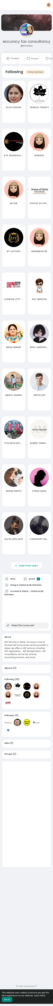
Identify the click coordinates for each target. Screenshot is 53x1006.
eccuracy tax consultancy (26, 41)
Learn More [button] (39, 995)
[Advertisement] (26, 787)
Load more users (28, 565)
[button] (48, 5)
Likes (6, 743)
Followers (9, 715)
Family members (35, 72)
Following (9, 679)
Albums (8, 668)
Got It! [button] (7, 999)
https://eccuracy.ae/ (22, 625)
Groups (8, 754)
